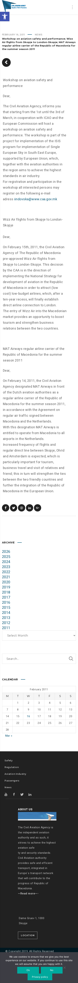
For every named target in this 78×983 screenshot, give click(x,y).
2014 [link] (6, 612)
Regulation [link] (12, 767)
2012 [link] (6, 623)
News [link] (38, 34)
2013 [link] (6, 618)
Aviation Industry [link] (15, 774)
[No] (64, 968)
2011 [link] (6, 628)
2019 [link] (6, 587)
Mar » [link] (8, 735)
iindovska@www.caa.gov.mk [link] (35, 199)
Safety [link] (9, 760)
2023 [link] (6, 567)
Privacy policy (40, 976)
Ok (28, 970)
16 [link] (28, 716)
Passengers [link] (12, 780)
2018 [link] (6, 592)
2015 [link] (6, 607)
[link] (4, 16)
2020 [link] (6, 582)
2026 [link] (6, 551)
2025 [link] (6, 557)
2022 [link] (6, 572)
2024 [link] (6, 562)
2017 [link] (6, 597)
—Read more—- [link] (28, 893)
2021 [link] (6, 577)
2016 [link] (6, 602)
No (52, 970)
